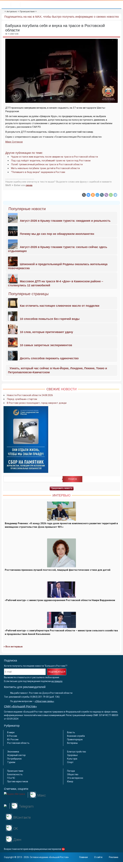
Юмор (70, 781)
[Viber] (106, 195)
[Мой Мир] (97, 195)
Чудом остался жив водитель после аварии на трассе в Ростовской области (54, 156)
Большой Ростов (59, 857)
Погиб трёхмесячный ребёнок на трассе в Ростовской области (47, 164)
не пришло (56, 681)
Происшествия (27, 11)
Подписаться (56, 671)
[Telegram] (115, 195)
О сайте (98, 857)
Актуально (12, 11)
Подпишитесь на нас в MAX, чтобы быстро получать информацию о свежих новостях (61, 16)
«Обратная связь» (44, 701)
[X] (84, 195)
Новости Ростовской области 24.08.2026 (30, 395)
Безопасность (15, 774)
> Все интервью (13, 646)
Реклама (113, 857)
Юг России (12, 739)
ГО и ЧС (11, 778)
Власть (71, 732)
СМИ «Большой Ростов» (20, 706)
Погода (71, 771)
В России (12, 736)
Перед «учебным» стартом (22, 399)
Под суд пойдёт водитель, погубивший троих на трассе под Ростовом (50, 160)
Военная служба (76, 736)
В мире (11, 732)
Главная (83, 857)
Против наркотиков (17, 781)
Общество (72, 774)
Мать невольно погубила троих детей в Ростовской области (45, 168)
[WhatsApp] (111, 195)
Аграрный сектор (16, 755)
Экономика (13, 751)
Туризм (11, 762)
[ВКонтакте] (88, 195)
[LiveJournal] (102, 195)
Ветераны (72, 743)
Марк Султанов (14, 141)
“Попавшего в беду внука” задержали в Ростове (38, 172)
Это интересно (75, 778)
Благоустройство (76, 751)
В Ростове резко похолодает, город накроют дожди (36, 402)
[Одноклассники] (93, 195)
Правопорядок (75, 739)
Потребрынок (14, 758)
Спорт (70, 762)
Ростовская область (18, 743)
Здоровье (72, 755)
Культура (72, 758)
